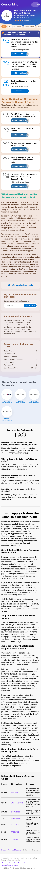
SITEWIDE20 (15, 812)
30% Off (4, 792)
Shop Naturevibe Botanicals (20, 285)
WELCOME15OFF (17, 803)
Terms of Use (6, 865)
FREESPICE (15, 832)
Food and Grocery (14, 850)
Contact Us (13, 863)
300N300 (14, 839)
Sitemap (15, 865)
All (4, 27)
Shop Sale (19, 91)
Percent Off (29, 27)
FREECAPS (15, 825)
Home (3, 850)
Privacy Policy (23, 863)
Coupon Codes (15, 27)
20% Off (4, 812)
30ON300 (14, 792)
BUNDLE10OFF (16, 818)
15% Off (4, 803)
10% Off (4, 818)
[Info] (38, 33)
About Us (4, 863)
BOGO (3, 825)
